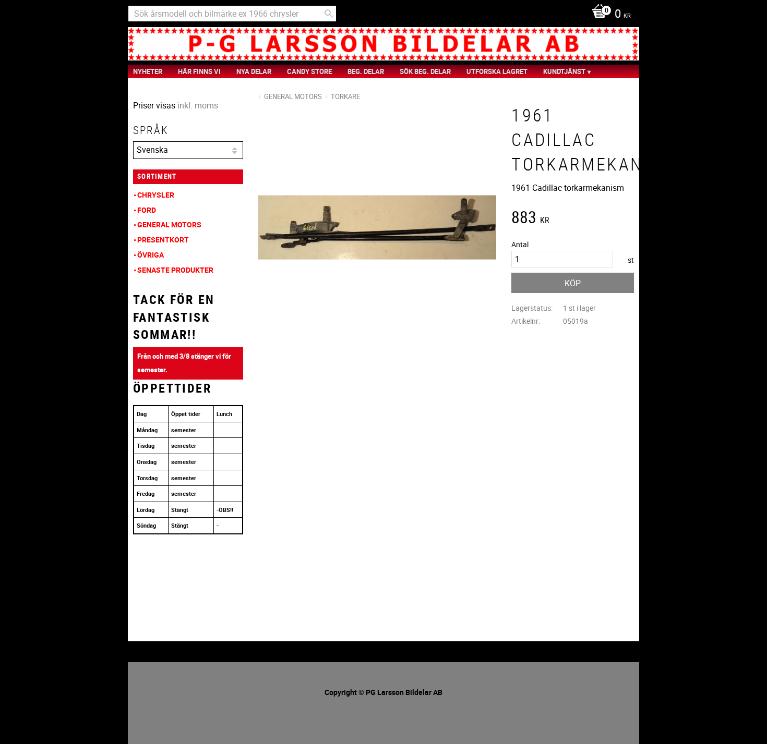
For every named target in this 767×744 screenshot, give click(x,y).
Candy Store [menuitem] (309, 71)
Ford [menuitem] (146, 210)
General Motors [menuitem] (169, 224)
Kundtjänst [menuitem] (564, 71)
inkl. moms (197, 105)
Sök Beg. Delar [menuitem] (425, 71)
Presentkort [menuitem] (163, 240)
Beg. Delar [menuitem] (365, 71)
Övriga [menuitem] (150, 255)
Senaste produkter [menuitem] (175, 270)
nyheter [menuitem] (147, 71)
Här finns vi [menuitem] (199, 71)
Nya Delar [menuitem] (253, 71)
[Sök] (329, 13)
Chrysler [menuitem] (155, 195)
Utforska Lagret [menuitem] (497, 71)
